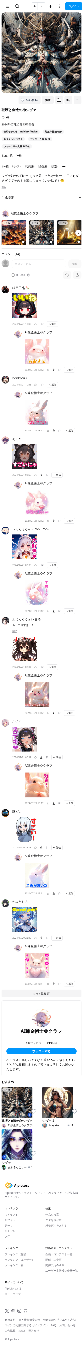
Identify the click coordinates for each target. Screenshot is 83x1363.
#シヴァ (17, 166)
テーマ (9, 1225)
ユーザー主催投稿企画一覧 (61, 1270)
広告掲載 (10, 1330)
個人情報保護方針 (29, 1320)
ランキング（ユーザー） (19, 1259)
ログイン (73, 6)
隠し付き (20, 275)
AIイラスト (11, 1214)
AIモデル (10, 1231)
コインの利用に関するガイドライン (26, 1325)
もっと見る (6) (41, 993)
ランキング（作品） (17, 1254)
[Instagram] (19, 1311)
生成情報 (8, 197)
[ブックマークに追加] (59, 100)
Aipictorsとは (13, 1288)
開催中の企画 (53, 1259)
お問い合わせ (67, 1325)
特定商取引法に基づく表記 (59, 1320)
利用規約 (10, 1320)
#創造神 (42, 166)
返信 (54, 324)
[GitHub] (25, 1311)
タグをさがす (53, 1220)
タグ (7, 1236)
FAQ (53, 1325)
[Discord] (13, 1311)
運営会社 (33, 1330)
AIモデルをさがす (56, 1225)
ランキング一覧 (14, 1265)
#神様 (5, 166)
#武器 (54, 166)
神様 (19, 155)
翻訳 (4, 187)
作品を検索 (52, 1214)
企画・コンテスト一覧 (58, 1254)
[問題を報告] (42, 324)
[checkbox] (13, 275)
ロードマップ (13, 1294)
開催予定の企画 (54, 1265)
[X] (7, 1311)
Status (22, 1330)
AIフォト (10, 1220)
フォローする (41, 1051)
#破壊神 (30, 166)
